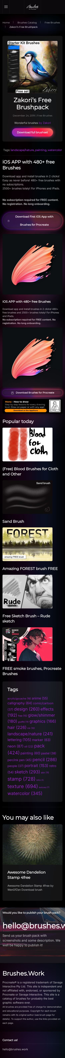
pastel (48, 753)
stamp (22, 779)
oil (28, 746)
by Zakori (45, 123)
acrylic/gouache (19, 698)
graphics (43, 721)
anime (40, 698)
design (27, 709)
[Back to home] (32, 6)
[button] (6, 6)
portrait (36, 765)
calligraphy (20, 703)
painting (40, 150)
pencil (44, 759)
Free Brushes (44, 115)
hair (17, 727)
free (22, 715)
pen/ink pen (20, 760)
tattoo (40, 780)
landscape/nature (22, 150)
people (16, 766)
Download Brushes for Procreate (35, 392)
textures (44, 787)
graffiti (23, 721)
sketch (27, 771)
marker (41, 740)
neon (16, 746)
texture (23, 786)
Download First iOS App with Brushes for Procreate (34, 220)
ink (31, 728)
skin (45, 772)
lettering (19, 740)
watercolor (55, 150)
